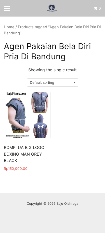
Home (9, 27)
